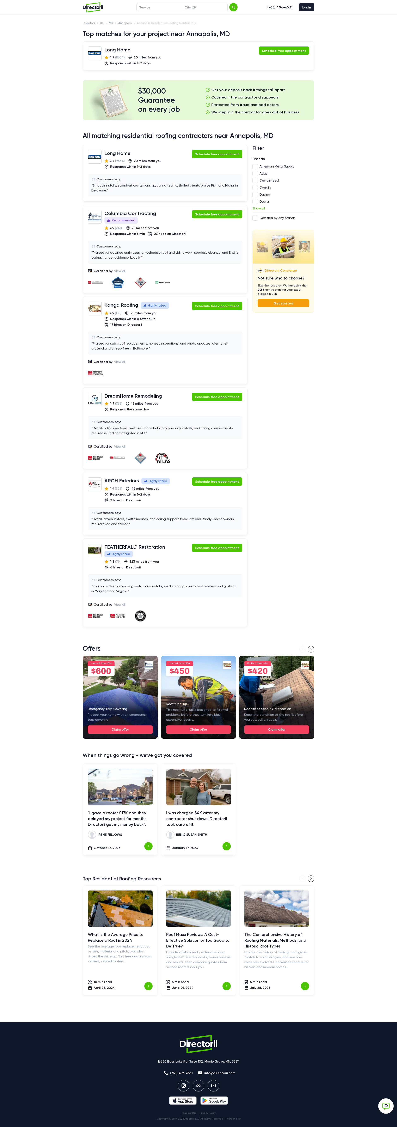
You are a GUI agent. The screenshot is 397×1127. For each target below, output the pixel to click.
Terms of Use (188, 1113)
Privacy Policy (208, 1113)
